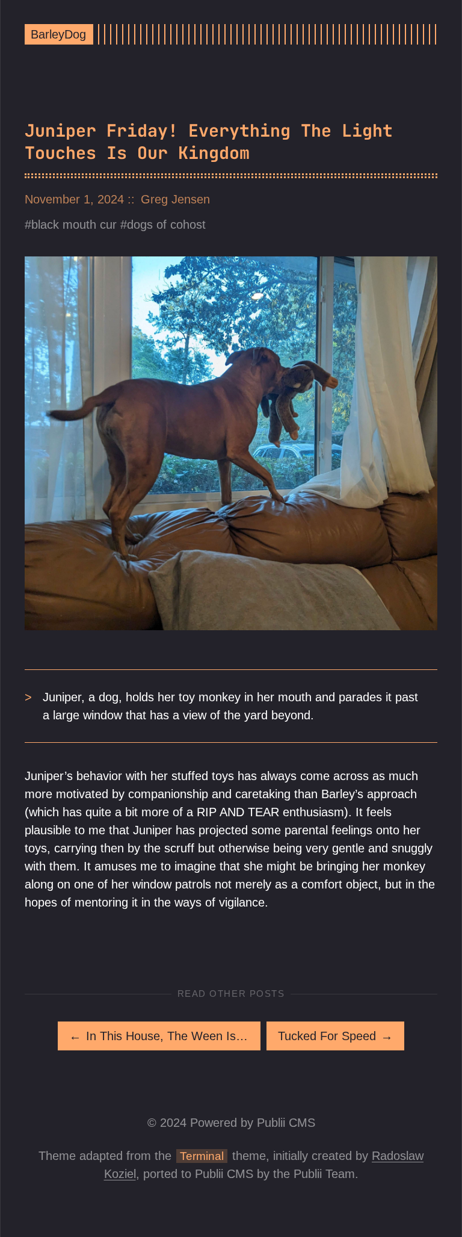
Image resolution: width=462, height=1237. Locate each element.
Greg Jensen (175, 199)
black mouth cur (74, 224)
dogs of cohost (166, 224)
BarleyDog (58, 34)
